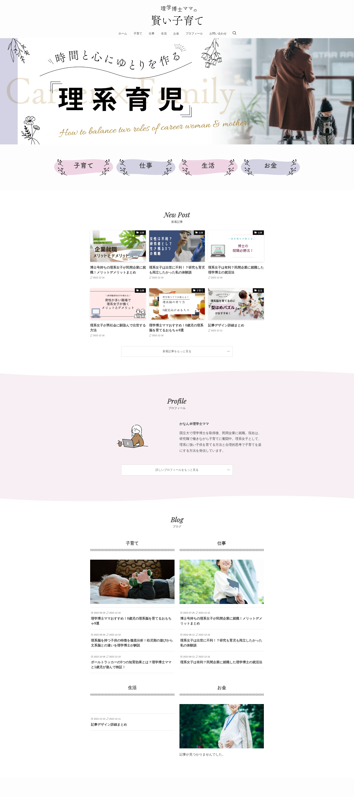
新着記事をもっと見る (177, 351)
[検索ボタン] (234, 33)
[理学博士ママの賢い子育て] (177, 15)
